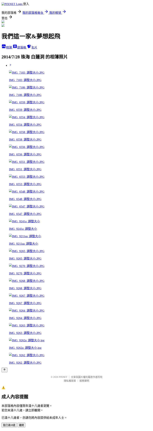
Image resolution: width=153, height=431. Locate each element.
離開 (21, 425)
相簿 (9, 47)
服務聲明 (84, 380)
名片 (34, 47)
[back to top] (4, 370)
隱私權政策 (70, 380)
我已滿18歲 (9, 425)
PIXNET (63, 377)
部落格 (22, 47)
